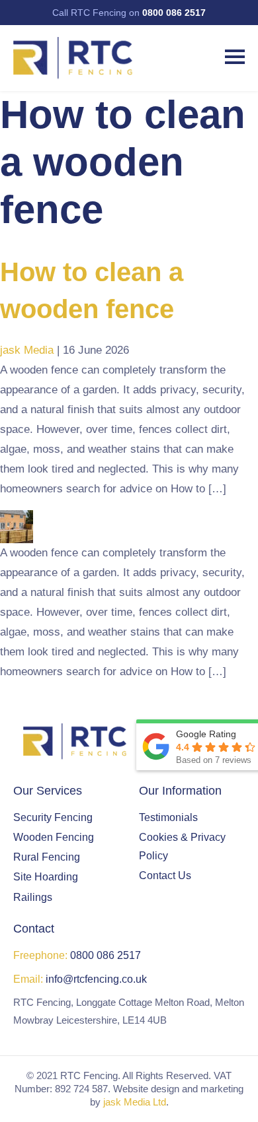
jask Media (27, 350)
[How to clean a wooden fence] (16, 519)
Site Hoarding (45, 876)
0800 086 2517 (174, 12)
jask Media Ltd (134, 1101)
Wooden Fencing (53, 837)
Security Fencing (53, 817)
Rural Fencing (46, 857)
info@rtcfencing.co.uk (96, 979)
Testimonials (168, 817)
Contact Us (165, 875)
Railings (32, 897)
